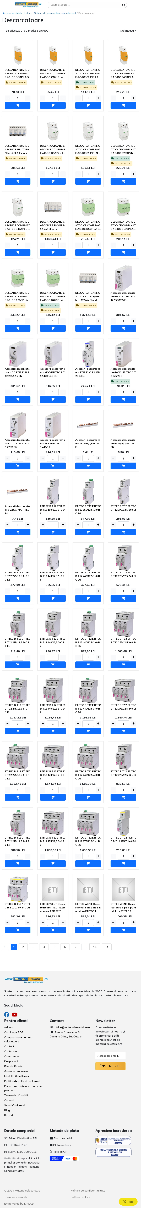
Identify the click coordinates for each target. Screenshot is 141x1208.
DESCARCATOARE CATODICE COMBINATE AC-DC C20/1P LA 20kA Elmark (88, 73)
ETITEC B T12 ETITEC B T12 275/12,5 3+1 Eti (53, 841)
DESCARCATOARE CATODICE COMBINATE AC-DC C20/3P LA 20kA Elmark (17, 296)
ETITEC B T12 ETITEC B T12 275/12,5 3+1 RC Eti (88, 841)
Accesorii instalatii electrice (17, 13)
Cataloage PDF (13, 1032)
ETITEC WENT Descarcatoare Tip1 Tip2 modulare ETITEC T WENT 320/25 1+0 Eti (52, 907)
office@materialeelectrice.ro (72, 1027)
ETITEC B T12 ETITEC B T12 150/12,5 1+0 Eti (53, 510)
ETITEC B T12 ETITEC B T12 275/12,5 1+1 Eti (123, 775)
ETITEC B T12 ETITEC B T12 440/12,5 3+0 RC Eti (88, 709)
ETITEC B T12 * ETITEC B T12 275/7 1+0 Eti (123, 839)
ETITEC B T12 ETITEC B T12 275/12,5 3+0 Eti (123, 642)
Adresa (8, 1027)
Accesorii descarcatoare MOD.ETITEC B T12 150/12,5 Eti (123, 296)
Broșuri (8, 1115)
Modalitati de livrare (16, 1076)
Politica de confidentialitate (87, 1190)
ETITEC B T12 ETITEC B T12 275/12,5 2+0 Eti (123, 576)
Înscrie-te (110, 1066)
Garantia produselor (16, 1071)
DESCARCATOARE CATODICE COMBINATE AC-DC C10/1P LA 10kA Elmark (52, 73)
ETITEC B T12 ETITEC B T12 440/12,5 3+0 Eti (53, 709)
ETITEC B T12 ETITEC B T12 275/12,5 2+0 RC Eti (17, 642)
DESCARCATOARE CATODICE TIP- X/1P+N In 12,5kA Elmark (17, 149)
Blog (7, 1110)
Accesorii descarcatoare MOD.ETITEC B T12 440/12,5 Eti (52, 372)
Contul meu (11, 1051)
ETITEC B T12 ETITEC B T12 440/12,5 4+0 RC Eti (88, 775)
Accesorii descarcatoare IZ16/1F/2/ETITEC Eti (87, 443)
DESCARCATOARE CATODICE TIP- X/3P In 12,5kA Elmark (53, 225)
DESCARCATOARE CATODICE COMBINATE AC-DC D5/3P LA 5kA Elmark (88, 225)
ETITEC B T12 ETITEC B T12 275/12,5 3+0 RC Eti (17, 709)
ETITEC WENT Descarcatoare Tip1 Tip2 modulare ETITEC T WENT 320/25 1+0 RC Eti (88, 907)
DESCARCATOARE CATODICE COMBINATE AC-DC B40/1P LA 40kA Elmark (123, 73)
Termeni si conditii (15, 1197)
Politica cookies (80, 1197)
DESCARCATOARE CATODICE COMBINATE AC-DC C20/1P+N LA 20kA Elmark (123, 149)
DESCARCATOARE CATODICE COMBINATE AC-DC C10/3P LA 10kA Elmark (123, 225)
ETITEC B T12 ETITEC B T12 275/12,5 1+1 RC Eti (17, 841)
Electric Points (13, 1066)
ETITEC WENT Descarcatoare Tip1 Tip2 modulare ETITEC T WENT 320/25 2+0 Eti (123, 907)
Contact (9, 1046)
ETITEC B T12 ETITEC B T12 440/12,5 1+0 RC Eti (88, 576)
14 (94, 947)
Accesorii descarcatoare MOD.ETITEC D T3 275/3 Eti (17, 443)
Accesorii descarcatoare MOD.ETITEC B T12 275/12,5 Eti (17, 372)
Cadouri (9, 1100)
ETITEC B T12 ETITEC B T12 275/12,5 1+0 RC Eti (17, 576)
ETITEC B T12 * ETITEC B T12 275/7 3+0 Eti (17, 905)
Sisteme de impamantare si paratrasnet (55, 13)
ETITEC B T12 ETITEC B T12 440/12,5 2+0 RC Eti (88, 642)
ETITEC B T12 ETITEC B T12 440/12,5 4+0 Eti (53, 775)
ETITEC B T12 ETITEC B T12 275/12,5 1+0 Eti (123, 510)
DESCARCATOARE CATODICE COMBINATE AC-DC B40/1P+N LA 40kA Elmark (17, 225)
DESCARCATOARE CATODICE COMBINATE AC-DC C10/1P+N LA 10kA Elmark (88, 149)
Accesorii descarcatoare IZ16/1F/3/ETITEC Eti (123, 443)
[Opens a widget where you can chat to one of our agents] (128, 1202)
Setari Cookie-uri (14, 1105)
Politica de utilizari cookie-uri (22, 1081)
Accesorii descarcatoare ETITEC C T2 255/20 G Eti (87, 372)
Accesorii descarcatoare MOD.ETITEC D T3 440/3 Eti (52, 443)
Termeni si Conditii (16, 1095)
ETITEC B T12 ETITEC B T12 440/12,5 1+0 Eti (53, 576)
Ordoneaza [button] (127, 30)
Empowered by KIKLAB (19, 1203)
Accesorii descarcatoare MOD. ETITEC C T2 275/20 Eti (123, 372)
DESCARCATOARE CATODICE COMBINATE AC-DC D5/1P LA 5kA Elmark (17, 73)
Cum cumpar (12, 1056)
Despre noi (11, 1061)
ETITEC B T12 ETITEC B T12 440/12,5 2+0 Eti (53, 642)
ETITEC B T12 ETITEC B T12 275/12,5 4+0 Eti (123, 709)
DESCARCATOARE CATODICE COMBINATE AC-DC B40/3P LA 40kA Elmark (52, 296)
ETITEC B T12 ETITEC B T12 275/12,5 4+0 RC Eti (17, 775)
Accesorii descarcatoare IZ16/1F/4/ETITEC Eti (17, 510)
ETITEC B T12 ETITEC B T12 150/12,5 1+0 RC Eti (88, 510)
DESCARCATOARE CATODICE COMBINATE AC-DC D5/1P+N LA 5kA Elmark (52, 149)
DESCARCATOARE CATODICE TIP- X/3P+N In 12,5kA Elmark (87, 296)
